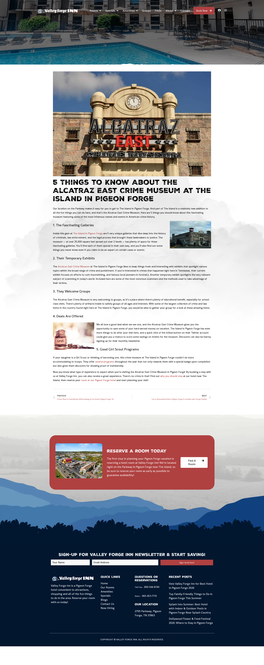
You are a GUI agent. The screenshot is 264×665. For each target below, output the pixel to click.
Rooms (94, 10)
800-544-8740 (151, 587)
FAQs (158, 10)
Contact (185, 10)
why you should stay (171, 376)
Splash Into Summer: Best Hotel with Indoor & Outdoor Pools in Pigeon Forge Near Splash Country (190, 608)
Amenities (129, 10)
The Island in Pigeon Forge (88, 233)
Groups (146, 10)
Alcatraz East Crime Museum (74, 266)
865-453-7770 (149, 595)
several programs (104, 361)
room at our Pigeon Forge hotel (98, 380)
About (169, 10)
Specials (110, 10)
